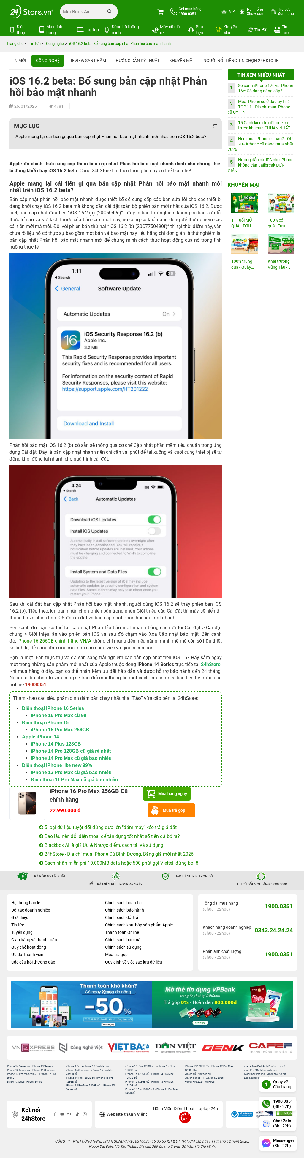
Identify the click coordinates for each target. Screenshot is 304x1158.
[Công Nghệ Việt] (80, 1048)
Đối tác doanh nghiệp (30, 910)
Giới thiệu (19, 917)
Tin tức (17, 925)
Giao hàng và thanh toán (34, 939)
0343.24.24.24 (274, 930)
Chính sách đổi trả (121, 917)
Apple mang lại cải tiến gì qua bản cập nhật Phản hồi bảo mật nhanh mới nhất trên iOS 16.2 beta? (111, 136)
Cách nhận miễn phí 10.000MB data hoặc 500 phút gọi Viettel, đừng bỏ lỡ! (121, 863)
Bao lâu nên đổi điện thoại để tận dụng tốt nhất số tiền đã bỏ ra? (111, 836)
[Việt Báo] (128, 1048)
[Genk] (223, 1048)
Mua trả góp (174, 810)
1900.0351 (279, 906)
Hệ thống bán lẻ (25, 902)
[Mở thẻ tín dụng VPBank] (86, 1004)
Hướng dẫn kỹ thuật (137, 60)
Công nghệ (48, 60)
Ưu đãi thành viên (27, 954)
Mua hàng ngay (172, 793)
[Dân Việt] (175, 1048)
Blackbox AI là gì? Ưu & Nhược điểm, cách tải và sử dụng (103, 845)
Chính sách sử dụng (123, 947)
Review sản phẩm (87, 60)
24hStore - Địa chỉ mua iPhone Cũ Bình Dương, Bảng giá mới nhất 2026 (118, 854)
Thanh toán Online (122, 932)
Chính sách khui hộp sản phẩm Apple (139, 925)
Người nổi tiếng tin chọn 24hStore (240, 60)
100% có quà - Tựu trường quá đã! (278, 223)
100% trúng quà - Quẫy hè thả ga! (241, 264)
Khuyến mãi (181, 60)
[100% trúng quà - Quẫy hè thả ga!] (243, 244)
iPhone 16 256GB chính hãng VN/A (54, 641)
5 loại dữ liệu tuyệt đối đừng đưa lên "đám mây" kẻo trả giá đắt (110, 827)
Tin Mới (18, 60)
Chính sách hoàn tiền (124, 902)
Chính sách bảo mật (123, 939)
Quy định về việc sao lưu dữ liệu (133, 962)
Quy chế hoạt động (28, 947)
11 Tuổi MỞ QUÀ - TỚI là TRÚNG (242, 223)
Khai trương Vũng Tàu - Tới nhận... (279, 264)
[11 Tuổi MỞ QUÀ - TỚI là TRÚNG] (243, 203)
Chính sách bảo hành (124, 910)
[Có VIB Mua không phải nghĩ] (227, 1004)
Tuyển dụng (22, 932)
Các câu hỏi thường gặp (33, 962)
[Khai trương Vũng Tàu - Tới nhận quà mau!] (279, 244)
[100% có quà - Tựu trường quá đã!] (279, 203)
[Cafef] (270, 1048)
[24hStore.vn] (32, 11)
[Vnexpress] (33, 1048)
